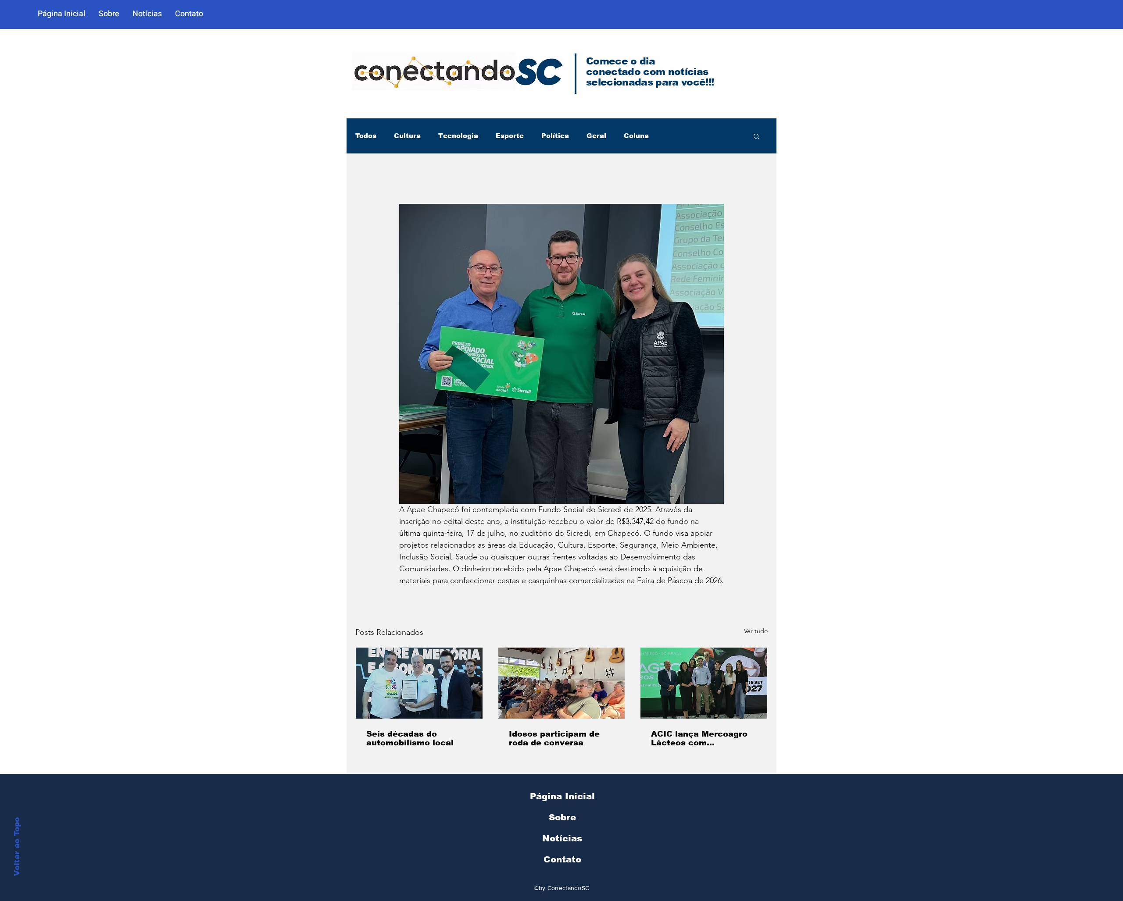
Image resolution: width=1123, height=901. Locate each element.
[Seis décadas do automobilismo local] (419, 683)
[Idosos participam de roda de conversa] (561, 683)
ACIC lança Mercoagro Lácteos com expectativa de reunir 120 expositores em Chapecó (699, 738)
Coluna (636, 135)
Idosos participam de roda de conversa (554, 738)
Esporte (510, 135)
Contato (562, 859)
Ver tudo (756, 631)
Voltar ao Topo (17, 846)
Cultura (407, 135)
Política (555, 135)
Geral (596, 135)
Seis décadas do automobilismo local (410, 738)
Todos (365, 135)
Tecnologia (458, 135)
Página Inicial (562, 796)
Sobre (562, 817)
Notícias (562, 838)
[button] (756, 135)
